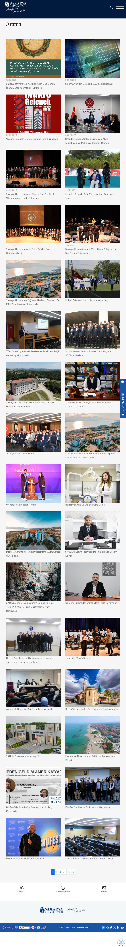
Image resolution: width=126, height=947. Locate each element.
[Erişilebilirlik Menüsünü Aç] (121, 942)
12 (69, 871)
